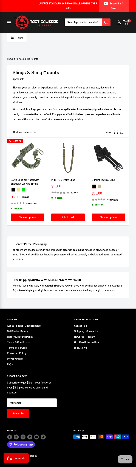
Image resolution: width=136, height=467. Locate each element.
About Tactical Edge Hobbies (24, 325)
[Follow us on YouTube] (36, 436)
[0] (126, 22)
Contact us (80, 325)
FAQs (10, 364)
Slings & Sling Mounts (27, 58)
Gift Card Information (86, 342)
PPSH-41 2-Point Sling (63, 179)
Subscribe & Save (116, 6)
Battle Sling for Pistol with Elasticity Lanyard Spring (25, 181)
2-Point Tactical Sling (103, 179)
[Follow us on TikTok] (43, 436)
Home (10, 58)
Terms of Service (17, 347)
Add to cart (68, 217)
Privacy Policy (15, 358)
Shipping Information (86, 331)
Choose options (27, 217)
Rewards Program (84, 336)
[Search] (106, 22)
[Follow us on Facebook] (9, 436)
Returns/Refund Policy (20, 336)
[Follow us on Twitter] (16, 436)
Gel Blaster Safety (17, 331)
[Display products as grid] (116, 132)
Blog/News (80, 347)
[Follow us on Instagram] (23, 436)
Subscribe (18, 413)
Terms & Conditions (18, 342)
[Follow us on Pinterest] (29, 436)
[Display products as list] (121, 132)
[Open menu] (9, 22)
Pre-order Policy (16, 353)
